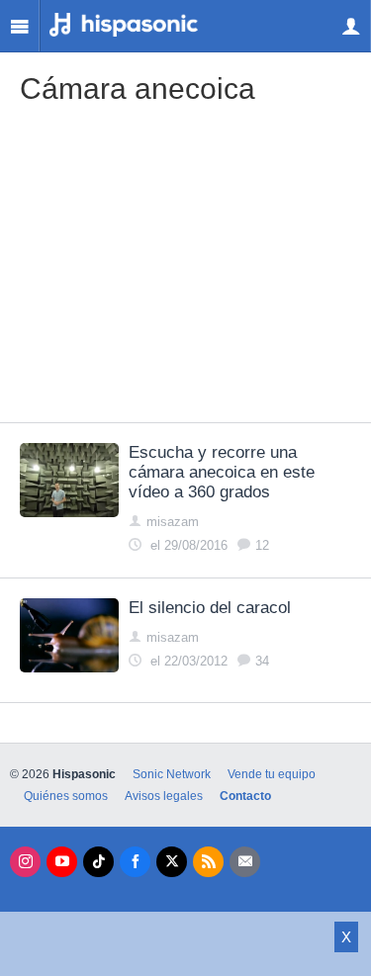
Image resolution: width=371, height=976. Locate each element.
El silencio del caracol (210, 607)
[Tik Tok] (98, 861)
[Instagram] (25, 861)
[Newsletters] (245, 861)
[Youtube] (61, 861)
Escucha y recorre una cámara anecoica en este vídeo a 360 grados (222, 472)
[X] (171, 861)
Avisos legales (164, 796)
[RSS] (208, 861)
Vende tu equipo (272, 774)
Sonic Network (172, 774)
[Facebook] (135, 861)
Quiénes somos (66, 796)
